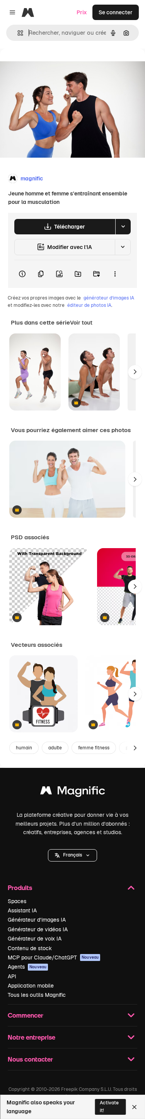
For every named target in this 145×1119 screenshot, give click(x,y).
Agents (27, 966)
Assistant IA (22, 910)
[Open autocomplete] (17, 33)
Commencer (25, 1015)
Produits (20, 887)
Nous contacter (30, 1059)
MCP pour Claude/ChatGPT (53, 957)
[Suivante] (135, 372)
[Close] (134, 1107)
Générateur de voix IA (34, 938)
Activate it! (109, 1106)
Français (72, 855)
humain (24, 748)
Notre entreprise (31, 1037)
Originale (51, 66)
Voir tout (81, 322)
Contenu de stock (30, 948)
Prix (82, 12)
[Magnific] (72, 792)
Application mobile (31, 985)
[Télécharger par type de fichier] (123, 226)
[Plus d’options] (115, 274)
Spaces (17, 901)
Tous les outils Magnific (37, 994)
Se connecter (116, 12)
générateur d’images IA (109, 298)
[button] (72, 855)
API (12, 976)
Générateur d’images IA (37, 919)
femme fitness (93, 748)
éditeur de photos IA (89, 305)
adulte (55, 748)
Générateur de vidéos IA (38, 929)
